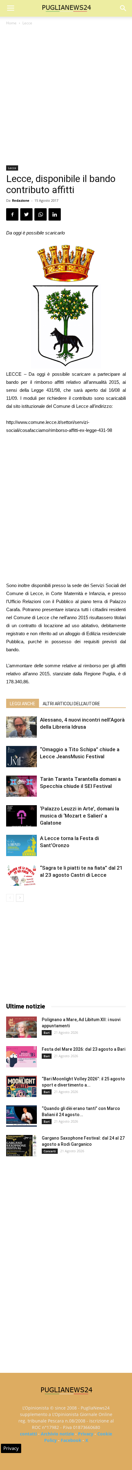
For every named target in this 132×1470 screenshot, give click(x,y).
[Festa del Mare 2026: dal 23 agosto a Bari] (21, 1056)
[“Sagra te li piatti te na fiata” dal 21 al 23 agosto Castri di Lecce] (21, 875)
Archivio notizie (57, 1434)
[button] (123, 8)
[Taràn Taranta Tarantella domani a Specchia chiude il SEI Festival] (21, 786)
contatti (28, 1434)
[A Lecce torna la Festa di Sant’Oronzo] (21, 845)
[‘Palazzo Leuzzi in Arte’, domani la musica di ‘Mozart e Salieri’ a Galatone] (21, 815)
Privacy (85, 1434)
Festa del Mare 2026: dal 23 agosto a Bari (83, 1049)
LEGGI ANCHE (22, 703)
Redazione (20, 200)
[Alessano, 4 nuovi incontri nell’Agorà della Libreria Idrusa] (21, 727)
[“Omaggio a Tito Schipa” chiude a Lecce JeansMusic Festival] (21, 756)
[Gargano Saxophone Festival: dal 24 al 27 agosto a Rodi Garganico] (21, 1145)
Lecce (27, 23)
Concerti (50, 1151)
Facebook (71, 1440)
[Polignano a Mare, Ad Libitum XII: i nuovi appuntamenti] (21, 1027)
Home (11, 23)
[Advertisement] (66, 96)
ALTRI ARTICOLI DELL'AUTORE (71, 703)
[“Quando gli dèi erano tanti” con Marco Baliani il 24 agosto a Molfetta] (21, 1116)
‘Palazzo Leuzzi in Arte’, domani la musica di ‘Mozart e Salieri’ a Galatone (79, 815)
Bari (47, 1032)
